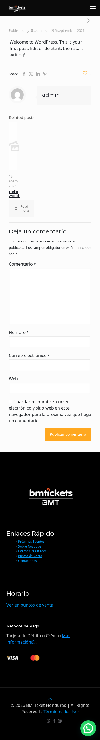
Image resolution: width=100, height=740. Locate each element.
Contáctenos (27, 560)
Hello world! (14, 194)
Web (13, 378)
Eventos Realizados (32, 551)
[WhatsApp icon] (49, 720)
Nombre (19, 332)
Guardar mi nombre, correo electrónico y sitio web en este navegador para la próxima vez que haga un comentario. (50, 411)
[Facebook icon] (54, 720)
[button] (88, 728)
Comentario (22, 264)
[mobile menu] (92, 8)
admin (39, 30)
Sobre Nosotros (29, 546)
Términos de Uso (60, 712)
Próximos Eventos (31, 541)
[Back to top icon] (50, 699)
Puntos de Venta (30, 556)
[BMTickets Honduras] (16, 8)
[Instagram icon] (60, 720)
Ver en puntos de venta (29, 605)
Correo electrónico (29, 355)
